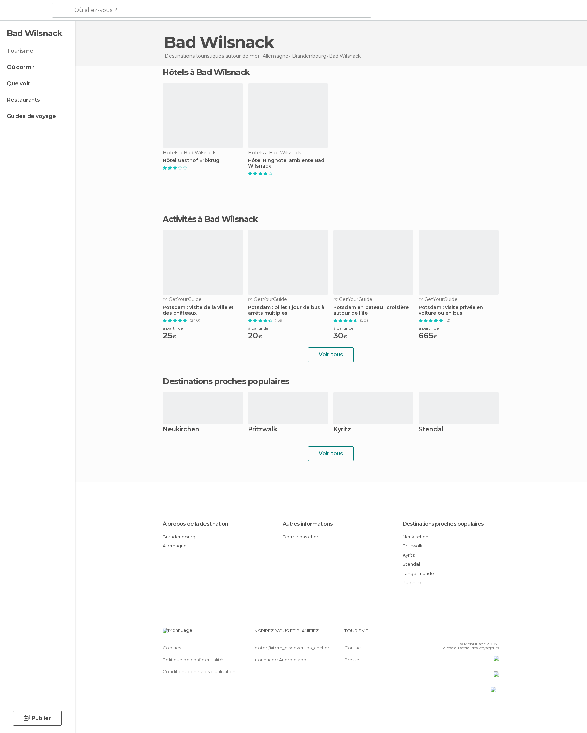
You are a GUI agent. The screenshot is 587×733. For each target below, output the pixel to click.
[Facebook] (460, 633)
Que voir (18, 83)
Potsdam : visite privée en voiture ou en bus (451, 310)
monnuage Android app (279, 659)
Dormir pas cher (300, 536)
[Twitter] (471, 633)
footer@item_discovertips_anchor (291, 647)
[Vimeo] (483, 633)
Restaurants (23, 100)
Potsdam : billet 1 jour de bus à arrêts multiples (286, 310)
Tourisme (20, 51)
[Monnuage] (25, 10)
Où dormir (21, 67)
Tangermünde (418, 573)
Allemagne (175, 545)
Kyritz (342, 429)
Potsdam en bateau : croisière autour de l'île (371, 310)
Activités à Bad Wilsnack (210, 219)
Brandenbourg (179, 536)
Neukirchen (181, 429)
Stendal (431, 429)
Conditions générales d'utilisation (199, 671)
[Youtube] (494, 633)
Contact (353, 647)
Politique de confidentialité (193, 659)
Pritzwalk (262, 429)
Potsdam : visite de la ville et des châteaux (198, 310)
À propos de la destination (195, 524)
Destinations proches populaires (226, 381)
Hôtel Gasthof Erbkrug (191, 160)
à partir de (173, 328)
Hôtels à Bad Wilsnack (206, 72)
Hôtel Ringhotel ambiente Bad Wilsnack (286, 163)
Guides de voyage (31, 116)
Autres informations (308, 524)
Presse (351, 659)
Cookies (172, 647)
